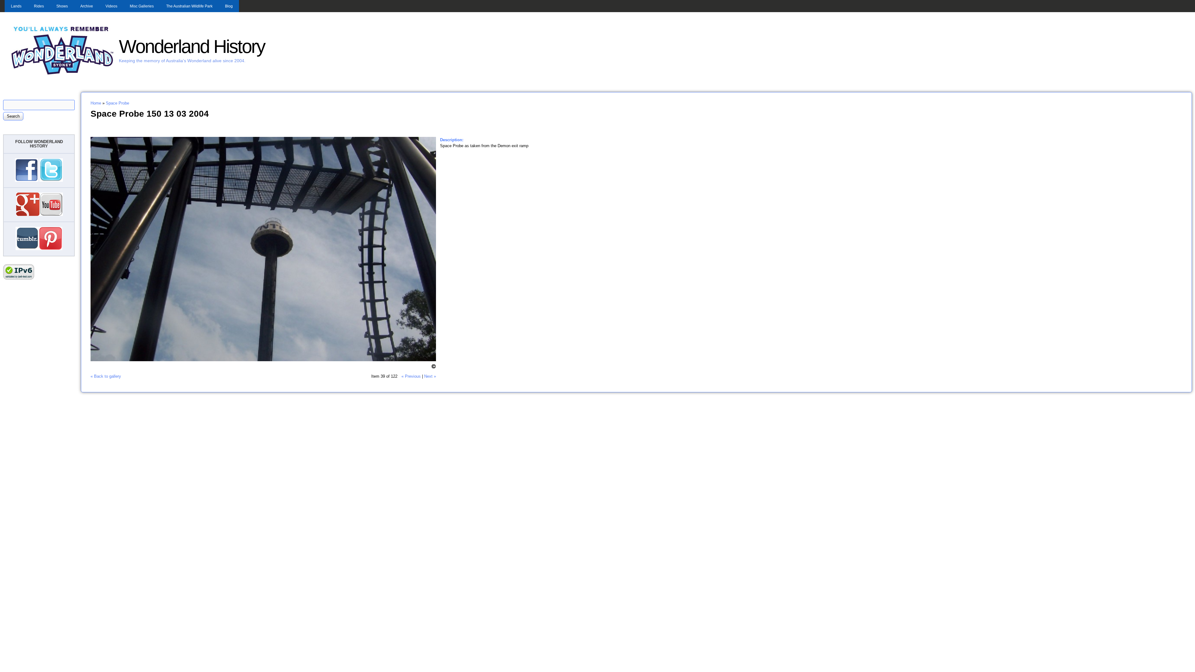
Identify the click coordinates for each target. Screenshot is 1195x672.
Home (96, 103)
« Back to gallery (106, 376)
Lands (16, 6)
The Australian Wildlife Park (189, 6)
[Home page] (62, 74)
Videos (111, 6)
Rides (39, 6)
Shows (62, 6)
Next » (430, 376)
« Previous (411, 376)
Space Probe (117, 103)
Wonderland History (192, 46)
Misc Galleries (142, 6)
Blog (229, 6)
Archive (86, 6)
